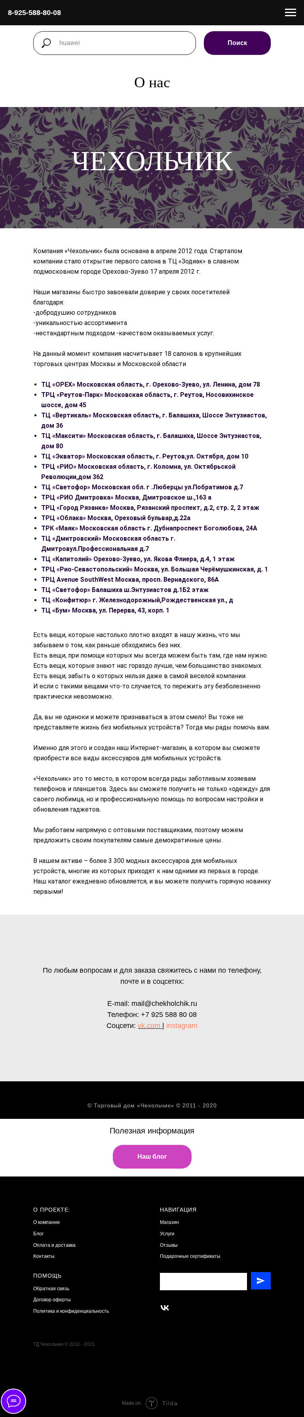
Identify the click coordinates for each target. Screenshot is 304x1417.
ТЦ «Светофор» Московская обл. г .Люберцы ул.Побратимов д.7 (142, 791)
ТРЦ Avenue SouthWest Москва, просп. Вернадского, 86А (130, 883)
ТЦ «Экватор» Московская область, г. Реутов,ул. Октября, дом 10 (144, 760)
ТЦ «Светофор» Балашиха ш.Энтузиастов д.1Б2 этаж (125, 893)
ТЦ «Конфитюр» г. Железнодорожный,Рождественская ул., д (137, 904)
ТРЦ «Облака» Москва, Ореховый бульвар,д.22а (115, 821)
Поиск (237, 42)
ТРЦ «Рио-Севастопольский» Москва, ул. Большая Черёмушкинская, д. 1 (154, 873)
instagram (182, 1329)
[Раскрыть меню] (290, 13)
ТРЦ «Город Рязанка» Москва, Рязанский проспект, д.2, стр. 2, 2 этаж (150, 811)
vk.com (149, 1329)
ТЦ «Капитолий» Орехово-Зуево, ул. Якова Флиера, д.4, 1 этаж (138, 862)
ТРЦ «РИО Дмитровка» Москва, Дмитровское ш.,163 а (126, 801)
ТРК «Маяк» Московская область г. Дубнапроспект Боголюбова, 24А (149, 832)
